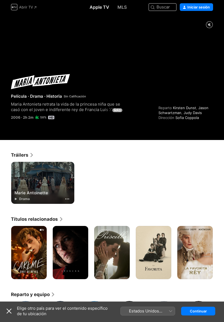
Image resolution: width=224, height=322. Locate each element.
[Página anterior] (5, 252)
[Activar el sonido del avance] (209, 25)
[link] (22, 155)
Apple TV (99, 7)
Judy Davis (193, 113)
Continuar (198, 311)
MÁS (117, 110)
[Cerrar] (9, 311)
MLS (122, 7)
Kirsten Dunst (184, 108)
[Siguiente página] (218, 252)
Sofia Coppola (187, 117)
